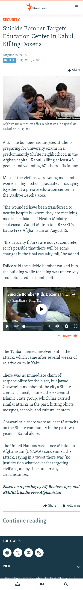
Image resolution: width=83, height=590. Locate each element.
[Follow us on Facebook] (7, 552)
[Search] (66, 584)
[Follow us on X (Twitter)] (17, 552)
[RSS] (39, 552)
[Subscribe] (28, 552)
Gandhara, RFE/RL (26, 300)
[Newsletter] (17, 584)
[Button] (74, 70)
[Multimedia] (42, 584)
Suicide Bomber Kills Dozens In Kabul (41, 294)
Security (11, 20)
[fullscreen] (75, 326)
